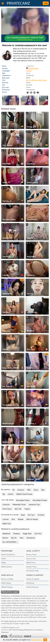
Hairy (21, 538)
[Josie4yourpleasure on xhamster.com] (31, 92)
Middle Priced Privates (24, 494)
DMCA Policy (31, 562)
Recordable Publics (23, 500)
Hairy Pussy (42, 80)
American (20, 490)
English (28, 70)
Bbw (42, 490)
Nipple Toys (7, 523)
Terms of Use (31, 558)
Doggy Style (27, 533)
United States (33, 68)
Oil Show (41, 515)
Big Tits (29, 80)
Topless (27, 509)
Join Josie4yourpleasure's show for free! (25, 38)
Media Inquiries (6, 567)
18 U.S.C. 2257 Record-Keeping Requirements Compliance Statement (22, 631)
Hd (13, 490)
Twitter (3, 558)
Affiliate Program (7, 587)
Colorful (10, 494)
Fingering (16, 533)
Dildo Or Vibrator (32, 519)
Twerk (23, 515)
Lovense (5, 519)
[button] (46, 100)
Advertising (30, 583)
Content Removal (32, 587)
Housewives (30, 538)
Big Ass (35, 80)
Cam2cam (6, 504)
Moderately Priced (19, 504)
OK (45, 640)
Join (45, 3)
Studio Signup (6, 583)
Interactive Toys (34, 504)
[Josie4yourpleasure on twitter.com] (27, 92)
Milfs (29, 490)
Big (4, 494)
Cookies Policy (31, 567)
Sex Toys (31, 515)
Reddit (3, 562)
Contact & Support (32, 579)
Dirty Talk (18, 509)
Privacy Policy (31, 554)
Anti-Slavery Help (32, 570)
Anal (13, 519)
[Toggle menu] (2, 3)
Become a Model (7, 579)
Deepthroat (6, 533)
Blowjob (20, 519)
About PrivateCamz (8, 554)
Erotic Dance (7, 509)
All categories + (10, 542)
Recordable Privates (40, 500)
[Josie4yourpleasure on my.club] (37, 92)
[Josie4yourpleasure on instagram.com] (34, 92)
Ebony (36, 490)
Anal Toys (38, 533)
